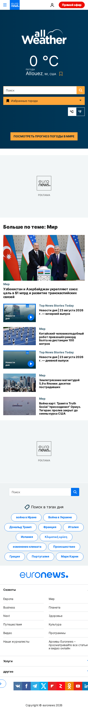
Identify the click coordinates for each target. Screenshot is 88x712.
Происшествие (64, 546)
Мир (6, 284)
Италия (73, 527)
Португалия (40, 556)
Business (9, 607)
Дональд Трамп (20, 527)
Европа (8, 598)
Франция (49, 527)
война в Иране (26, 517)
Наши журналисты (16, 641)
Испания (27, 536)
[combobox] (44, 90)
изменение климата (27, 546)
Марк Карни (69, 556)
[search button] (81, 90)
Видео (7, 632)
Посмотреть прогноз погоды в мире (44, 136)
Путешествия (12, 624)
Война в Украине (60, 517)
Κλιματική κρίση (56, 536)
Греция (15, 556)
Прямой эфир (71, 5)
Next (6, 615)
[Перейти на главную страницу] (15, 5)
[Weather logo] (44, 38)
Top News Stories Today (56, 305)
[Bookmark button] (60, 74)
